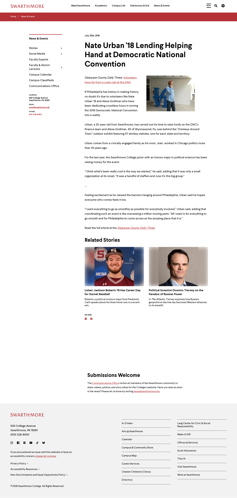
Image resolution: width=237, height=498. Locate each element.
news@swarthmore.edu (147, 391)
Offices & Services (187, 442)
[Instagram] (12, 443)
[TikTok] (37, 443)
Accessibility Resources (24, 469)
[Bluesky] (43, 443)
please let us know (45, 456)
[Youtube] (31, 443)
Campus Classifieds (41, 80)
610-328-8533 (35, 115)
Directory (127, 480)
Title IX (181, 459)
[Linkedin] (91, 319)
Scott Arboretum (186, 451)
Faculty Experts (38, 59)
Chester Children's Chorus (136, 472)
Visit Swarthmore (186, 467)
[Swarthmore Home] (27, 415)
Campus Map (129, 456)
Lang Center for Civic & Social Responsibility (193, 425)
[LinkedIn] (24, 443)
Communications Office (44, 86)
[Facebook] (86, 319)
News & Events (38, 38)
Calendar (127, 439)
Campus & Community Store (137, 447)
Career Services (130, 464)
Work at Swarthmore (188, 475)
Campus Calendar (40, 74)
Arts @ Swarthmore (132, 431)
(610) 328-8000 (19, 434)
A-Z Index (127, 423)
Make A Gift (184, 434)
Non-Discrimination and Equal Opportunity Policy (38, 475)
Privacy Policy (18, 463)
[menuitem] (80, 6)
